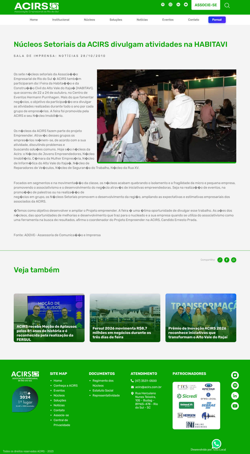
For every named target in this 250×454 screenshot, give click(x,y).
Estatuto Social (103, 390)
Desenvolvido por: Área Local (208, 449)
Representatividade (106, 395)
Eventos (167, 19)
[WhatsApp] (233, 259)
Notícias (142, 19)
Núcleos (89, 19)
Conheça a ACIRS (66, 385)
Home (34, 19)
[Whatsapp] (216, 445)
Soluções (116, 19)
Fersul (217, 19)
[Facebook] (226, 259)
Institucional (60, 19)
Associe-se (206, 5)
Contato (193, 19)
